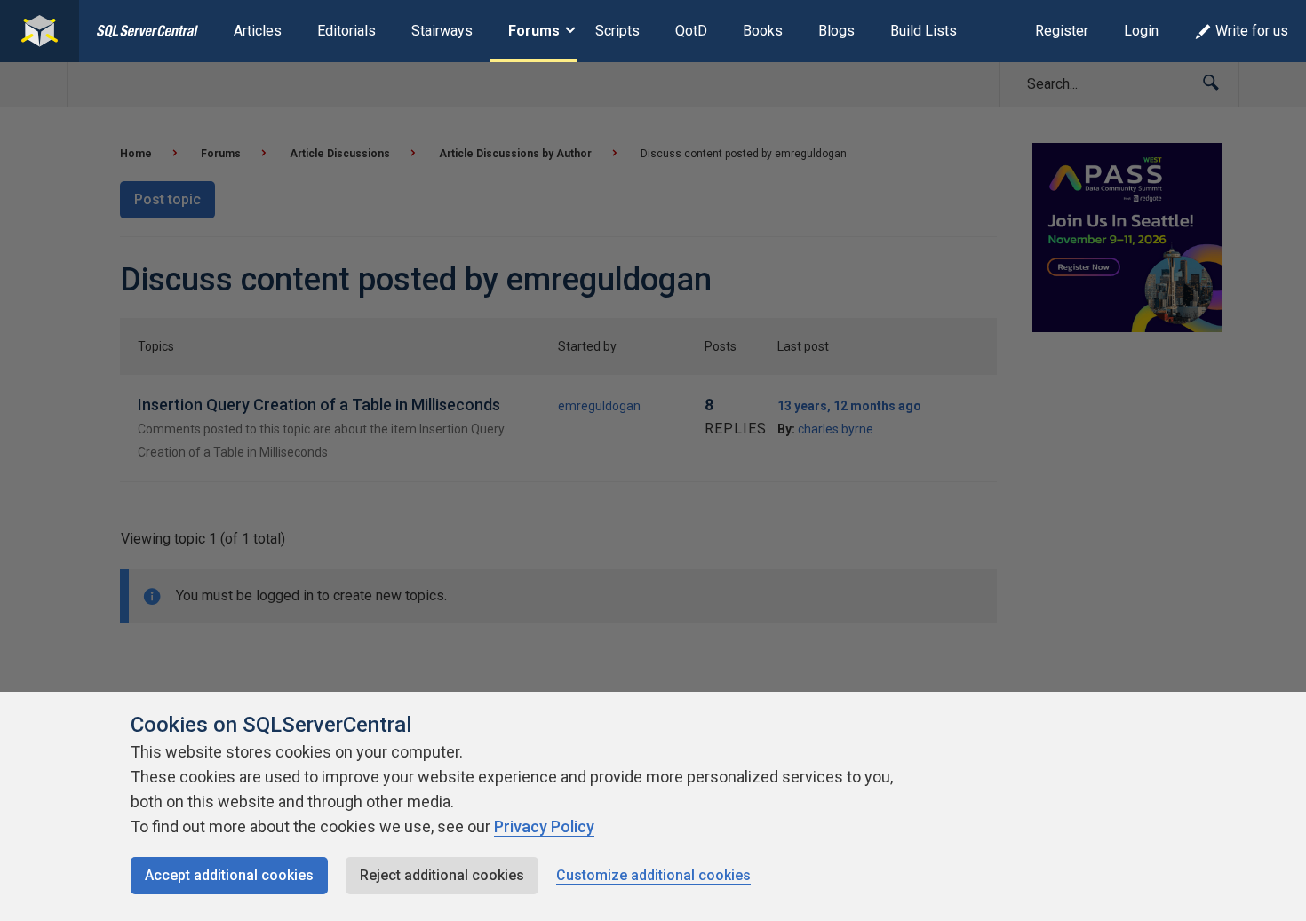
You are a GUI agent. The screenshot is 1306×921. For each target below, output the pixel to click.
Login (1141, 30)
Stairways (442, 30)
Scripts (617, 30)
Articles (258, 30)
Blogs (836, 30)
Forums (534, 30)
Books (763, 30)
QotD (691, 30)
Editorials (346, 30)
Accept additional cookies (229, 875)
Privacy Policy (544, 826)
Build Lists (923, 30)
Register (1061, 30)
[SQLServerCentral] (39, 31)
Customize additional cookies (653, 875)
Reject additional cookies (442, 875)
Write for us (1251, 30)
